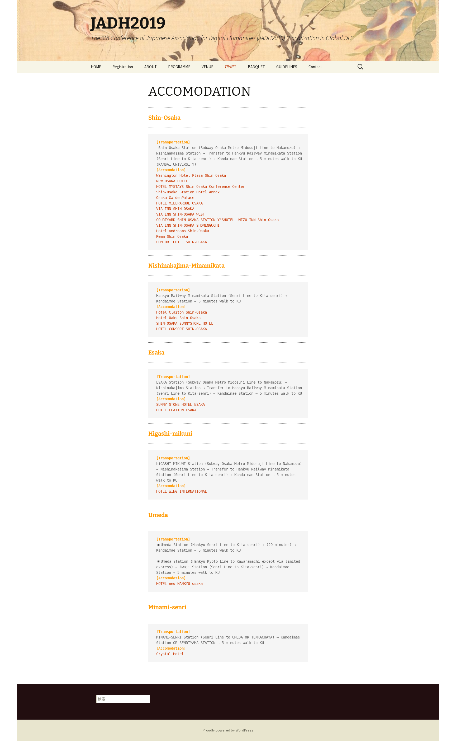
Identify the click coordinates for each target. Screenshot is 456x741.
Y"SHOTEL (225, 220)
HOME (96, 66)
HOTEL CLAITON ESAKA (176, 410)
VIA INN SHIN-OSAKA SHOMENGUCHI (188, 225)
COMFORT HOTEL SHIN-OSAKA (181, 242)
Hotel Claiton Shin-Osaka (181, 312)
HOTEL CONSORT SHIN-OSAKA (181, 329)
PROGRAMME (179, 66)
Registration (122, 66)
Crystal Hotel (170, 654)
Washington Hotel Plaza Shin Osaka (191, 175)
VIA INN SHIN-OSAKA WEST (180, 214)
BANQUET (256, 66)
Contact (315, 66)
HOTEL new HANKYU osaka (179, 583)
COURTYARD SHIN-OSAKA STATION (185, 220)
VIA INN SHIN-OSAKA (175, 209)
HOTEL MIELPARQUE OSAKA (179, 203)
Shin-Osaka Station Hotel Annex (188, 192)
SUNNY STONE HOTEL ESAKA (180, 404)
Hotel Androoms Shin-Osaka (182, 231)
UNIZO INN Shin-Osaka (257, 220)
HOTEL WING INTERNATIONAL (181, 491)
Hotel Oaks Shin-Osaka (178, 318)
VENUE (207, 66)
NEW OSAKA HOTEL (172, 181)
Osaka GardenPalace (175, 197)
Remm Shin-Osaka (172, 236)
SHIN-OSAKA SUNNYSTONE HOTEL (184, 323)
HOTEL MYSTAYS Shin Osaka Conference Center (200, 186)
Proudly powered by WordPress (228, 730)
